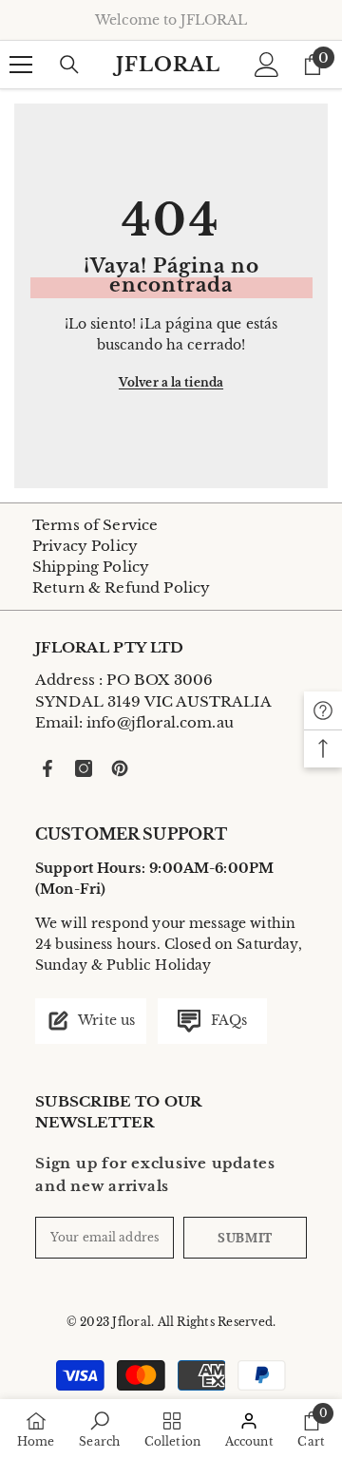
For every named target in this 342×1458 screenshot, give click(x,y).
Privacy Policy (85, 546)
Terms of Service (95, 525)
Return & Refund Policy (121, 587)
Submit (245, 1237)
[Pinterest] (119, 768)
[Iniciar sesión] (267, 64)
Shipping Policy (90, 567)
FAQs (226, 1020)
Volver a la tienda (171, 382)
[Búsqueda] (69, 64)
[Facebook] (47, 768)
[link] (99, 1428)
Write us (105, 1020)
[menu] (21, 64)
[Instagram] (83, 768)
